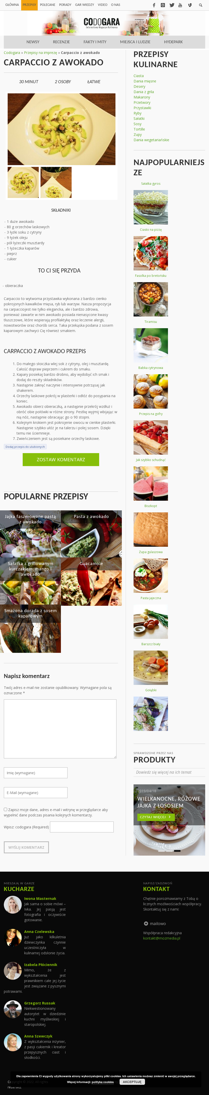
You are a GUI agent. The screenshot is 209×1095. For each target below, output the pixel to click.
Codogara (12, 52)
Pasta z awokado (91, 516)
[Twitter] (171, 5)
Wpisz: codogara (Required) (26, 827)
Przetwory (142, 102)
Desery (139, 86)
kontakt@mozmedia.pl (161, 938)
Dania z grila (144, 91)
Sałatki (139, 118)
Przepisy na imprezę (40, 52)
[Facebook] (154, 5)
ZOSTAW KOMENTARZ (61, 459)
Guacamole (91, 563)
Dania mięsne (145, 81)
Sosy (137, 123)
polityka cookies (103, 1082)
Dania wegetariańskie (151, 139)
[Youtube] (180, 5)
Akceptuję (132, 1081)
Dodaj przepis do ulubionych (25, 447)
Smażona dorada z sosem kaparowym (30, 614)
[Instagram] (163, 5)
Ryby (137, 113)
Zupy (138, 134)
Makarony (142, 97)
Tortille (139, 129)
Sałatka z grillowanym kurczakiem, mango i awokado (30, 569)
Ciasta (139, 75)
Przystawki (142, 107)
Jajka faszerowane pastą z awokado (30, 519)
